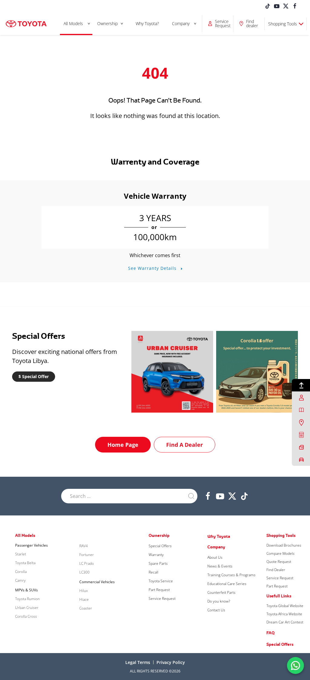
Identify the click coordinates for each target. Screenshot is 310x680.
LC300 (84, 572)
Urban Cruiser (26, 607)
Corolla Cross (26, 616)
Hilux (83, 590)
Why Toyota (218, 536)
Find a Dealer (184, 444)
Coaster (85, 608)
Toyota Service (161, 581)
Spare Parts (158, 563)
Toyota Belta (25, 562)
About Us (215, 557)
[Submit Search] (191, 496)
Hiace (84, 599)
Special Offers (160, 545)
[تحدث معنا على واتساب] (295, 665)
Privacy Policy (171, 662)
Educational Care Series (226, 583)
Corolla (21, 571)
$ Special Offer (33, 376)
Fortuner (86, 554)
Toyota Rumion (27, 598)
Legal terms (137, 662)
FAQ (270, 633)
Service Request (162, 598)
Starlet (20, 554)
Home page (122, 444)
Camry (20, 580)
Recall (153, 572)
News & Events (219, 566)
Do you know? (218, 601)
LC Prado (86, 563)
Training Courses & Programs (231, 574)
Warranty (156, 554)
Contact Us (216, 610)
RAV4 (83, 545)
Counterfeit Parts (221, 592)
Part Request (159, 589)
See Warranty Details (153, 268)
